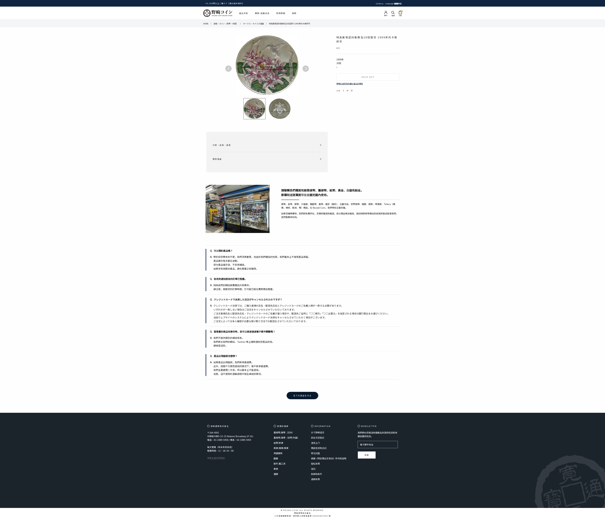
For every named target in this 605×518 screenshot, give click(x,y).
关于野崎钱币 (317, 432)
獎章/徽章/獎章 (281, 448)
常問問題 (280, 13)
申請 (366, 455)
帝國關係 (278, 453)
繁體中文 (398, 3)
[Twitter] (348, 91)
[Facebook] (343, 91)
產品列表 (243, 13)
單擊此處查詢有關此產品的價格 (349, 83)
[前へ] (228, 68)
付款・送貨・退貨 (222, 145)
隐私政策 (315, 463)
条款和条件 (316, 474)
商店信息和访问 (318, 448)
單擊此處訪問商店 (216, 457)
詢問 (294, 13)
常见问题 (315, 453)
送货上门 (315, 442)
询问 (313, 468)
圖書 (276, 458)
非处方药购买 (317, 437)
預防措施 (217, 159)
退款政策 (315, 479)
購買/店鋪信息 (262, 13)
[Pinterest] (352, 91)
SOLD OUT (367, 77)
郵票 (276, 468)
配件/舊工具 (279, 463)
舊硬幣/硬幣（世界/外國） (287, 437)
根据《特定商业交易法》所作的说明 (328, 458)
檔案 (276, 474)
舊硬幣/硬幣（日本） (284, 432)
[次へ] (305, 68)
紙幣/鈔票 (278, 442)
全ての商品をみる (302, 396)
